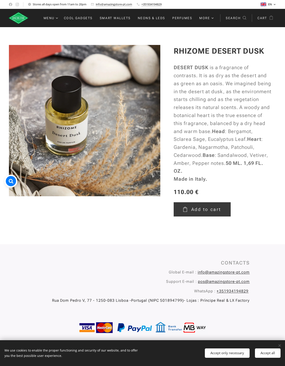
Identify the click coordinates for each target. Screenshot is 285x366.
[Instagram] (17, 4)
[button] (236, 18)
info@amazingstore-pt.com (114, 4)
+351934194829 (151, 4)
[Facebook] (10, 4)
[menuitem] (51, 18)
